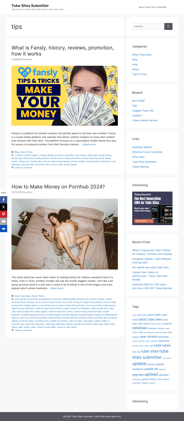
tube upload (166, 358)
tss (151, 345)
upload (69, 324)
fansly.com (24, 161)
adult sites (142, 315)
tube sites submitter (55, 324)
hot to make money (51, 302)
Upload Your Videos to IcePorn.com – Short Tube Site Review (149, 276)
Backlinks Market (142, 147)
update (139, 363)
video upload (163, 379)
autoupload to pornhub (50, 299)
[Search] (168, 26)
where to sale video (46, 327)
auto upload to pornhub (26, 299)
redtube (141, 341)
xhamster (136, 383)
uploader (164, 374)
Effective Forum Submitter (147, 152)
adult (134, 315)
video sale (98, 324)
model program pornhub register (61, 314)
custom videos (97, 299)
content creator (30, 155)
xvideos (144, 383)
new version (149, 336)
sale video (88, 321)
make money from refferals (76, 308)
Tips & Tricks (26, 152)
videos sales (30, 327)
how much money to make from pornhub (82, 302)
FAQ (134, 105)
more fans (105, 161)
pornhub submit (86, 317)
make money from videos (60, 311)
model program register (89, 314)
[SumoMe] (3, 228)
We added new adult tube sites (150, 267)
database (139, 328)
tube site (30, 324)
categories (167, 323)
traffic (146, 346)
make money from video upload (32, 311)
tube (157, 345)
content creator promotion (52, 155)
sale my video (75, 321)
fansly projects (43, 158)
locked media (92, 161)
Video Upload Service (144, 120)
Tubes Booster (140, 166)
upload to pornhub (83, 324)
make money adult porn (23, 308)
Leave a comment (23, 167)
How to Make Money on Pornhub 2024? (58, 187)
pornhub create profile (49, 317)
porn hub (24, 317)
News (135, 69)
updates (162, 369)
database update (156, 328)
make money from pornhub (49, 308)
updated (151, 364)
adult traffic (154, 314)
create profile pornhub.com (75, 299)
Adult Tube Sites (22, 296)
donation (70, 155)
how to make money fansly (56, 161)
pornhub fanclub (69, 317)
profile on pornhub (59, 321)
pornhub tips (101, 317)
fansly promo (57, 158)
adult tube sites (150, 319)
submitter (163, 340)
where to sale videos (67, 327)
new (141, 332)
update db (151, 369)
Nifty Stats (138, 156)
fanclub (30, 302)
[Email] (3, 221)
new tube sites (161, 332)
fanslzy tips (36, 161)
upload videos (149, 379)
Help (135, 64)
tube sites (40, 324)
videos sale (17, 327)
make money (109, 305)
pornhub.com (42, 321)
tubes (166, 345)
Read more (89, 144)
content (18, 155)
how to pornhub (94, 305)
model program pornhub (33, 314)
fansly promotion (73, 158)
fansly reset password (93, 158)
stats (148, 341)
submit (154, 341)
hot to (38, 302)
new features (149, 332)
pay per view (28, 164)
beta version (156, 324)
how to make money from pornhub (68, 305)
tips (60, 164)
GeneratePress (113, 416)
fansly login (17, 158)
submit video (137, 346)
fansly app (93, 155)
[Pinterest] (3, 214)
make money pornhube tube (88, 311)
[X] (3, 207)
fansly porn (29, 158)
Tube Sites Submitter (30, 5)
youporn (152, 383)
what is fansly (70, 164)
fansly (83, 155)
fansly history (105, 155)
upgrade (138, 374)
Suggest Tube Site (143, 110)
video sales (109, 324)
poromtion (40, 164)
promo (54, 164)
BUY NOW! (138, 100)
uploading (136, 379)
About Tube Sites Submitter (153, 7)
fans (77, 155)
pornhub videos (26, 321)
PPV (48, 164)
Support (136, 115)
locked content (77, 161)
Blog (17, 152)
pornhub (34, 317)
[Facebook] (3, 199)
